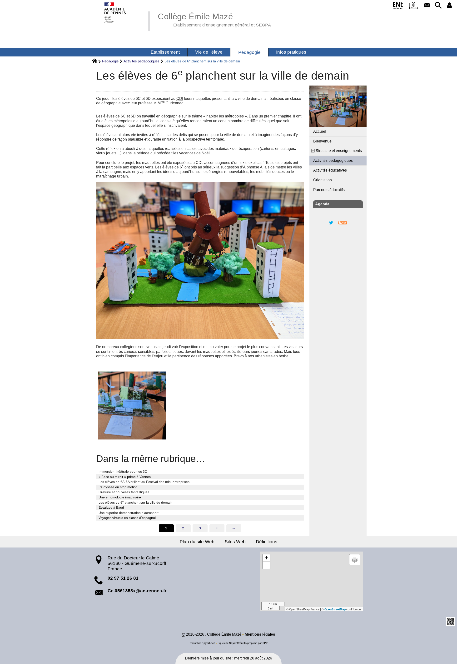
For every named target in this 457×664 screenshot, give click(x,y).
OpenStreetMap (335, 609)
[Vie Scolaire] (413, 6)
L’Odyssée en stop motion (118, 487)
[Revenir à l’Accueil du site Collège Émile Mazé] (115, 12)
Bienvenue (322, 141)
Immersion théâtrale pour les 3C (123, 471)
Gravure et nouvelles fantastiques (124, 492)
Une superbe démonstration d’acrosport (129, 513)
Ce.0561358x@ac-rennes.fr (137, 590)
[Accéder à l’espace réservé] (449, 5)
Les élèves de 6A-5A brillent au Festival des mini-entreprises (144, 482)
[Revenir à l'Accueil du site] (96, 61)
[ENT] (398, 6)
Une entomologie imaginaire (120, 497)
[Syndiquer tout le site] (342, 222)
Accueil (319, 131)
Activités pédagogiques (141, 61)
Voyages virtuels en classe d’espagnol (127, 518)
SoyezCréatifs (238, 643)
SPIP (265, 643)
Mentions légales (260, 634)
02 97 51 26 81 (123, 578)
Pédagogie (110, 61)
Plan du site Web (197, 541)
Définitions (266, 541)
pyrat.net (209, 643)
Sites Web (235, 541)
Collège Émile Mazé (214, 19)
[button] (438, 5)
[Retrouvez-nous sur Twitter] (331, 222)
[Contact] (426, 5)
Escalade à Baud (111, 507)
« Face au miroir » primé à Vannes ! (126, 477)
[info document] (200, 405)
